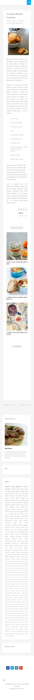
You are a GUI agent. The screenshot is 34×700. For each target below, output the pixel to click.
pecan (12, 547)
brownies (26, 570)
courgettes (25, 577)
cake (17, 505)
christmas (25, 536)
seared (18, 552)
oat (14, 608)
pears (14, 509)
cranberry (15, 538)
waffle (26, 633)
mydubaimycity (24, 511)
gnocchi (13, 527)
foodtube (12, 584)
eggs (24, 500)
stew (12, 554)
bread (7, 507)
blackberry (23, 568)
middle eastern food (10, 604)
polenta (26, 547)
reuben (7, 622)
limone (20, 595)
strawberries (9, 520)
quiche (15, 618)
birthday (25, 520)
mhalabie (19, 602)
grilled (7, 588)
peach (19, 613)
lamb (18, 507)
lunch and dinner (14, 486)
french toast (18, 584)
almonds (7, 563)
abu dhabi (25, 561)
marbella (16, 545)
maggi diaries (9, 597)
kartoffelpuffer (9, 593)
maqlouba (14, 599)
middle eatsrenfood (21, 604)
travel (10, 633)
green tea (25, 586)
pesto (26, 613)
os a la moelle (12, 611)
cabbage (13, 536)
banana (26, 505)
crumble (26, 538)
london (11, 545)
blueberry (8, 523)
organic (7, 611)
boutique (11, 570)
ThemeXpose (20, 688)
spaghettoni (8, 629)
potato (23, 615)
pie (17, 547)
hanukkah (17, 588)
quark (12, 618)
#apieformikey (24, 557)
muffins (12, 518)
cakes (23, 572)
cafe (20, 572)
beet (27, 566)
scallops (22, 624)
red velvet (25, 620)
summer (26, 629)
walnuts (7, 636)
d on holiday (14, 525)
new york (14, 529)
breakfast (13, 507)
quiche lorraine (21, 618)
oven (26, 507)
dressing (20, 579)
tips (18, 554)
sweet (25, 487)
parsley (11, 613)
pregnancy (7, 618)
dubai (23, 489)
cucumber (8, 525)
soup (26, 491)
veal (27, 554)
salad (13, 491)
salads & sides (24, 622)
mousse (7, 529)
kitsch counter (21, 593)
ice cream (21, 543)
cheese (17, 491)
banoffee (18, 566)
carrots (21, 505)
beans (21, 520)
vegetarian (12, 557)
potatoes (20, 509)
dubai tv (7, 581)
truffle (12, 516)
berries (17, 511)
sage (19, 622)
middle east (25, 602)
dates (11, 579)
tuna (18, 532)
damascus (7, 579)
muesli (21, 23)
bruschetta (11, 572)
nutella (21, 545)
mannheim (8, 599)
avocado (13, 505)
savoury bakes (9, 532)
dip (19, 525)
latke (11, 595)
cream (20, 500)
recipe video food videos (16, 620)
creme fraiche (23, 523)
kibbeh (15, 593)
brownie (21, 570)
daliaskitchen (9, 541)
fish (27, 500)
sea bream (12, 627)
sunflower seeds (9, 631)
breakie (13, 23)
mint (27, 604)
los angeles (25, 595)
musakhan (17, 606)
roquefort (15, 622)
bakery (10, 566)
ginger (14, 586)
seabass (17, 627)
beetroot (7, 568)
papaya (7, 613)
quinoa (26, 618)
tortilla (7, 633)
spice (17, 629)
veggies (22, 532)
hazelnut (22, 588)
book (6, 570)
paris (22, 518)
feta (21, 581)
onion (23, 507)
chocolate (8, 491)
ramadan (21, 550)
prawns (26, 509)
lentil (26, 527)
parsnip (15, 613)
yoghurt (7, 505)
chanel (17, 575)
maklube (22, 597)
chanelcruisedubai (23, 575)
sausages (17, 624)
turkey (16, 520)
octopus (21, 608)
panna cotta (19, 611)
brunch (7, 572)
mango (26, 597)
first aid (24, 581)
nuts (6, 514)
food (8, 584)
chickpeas (19, 536)
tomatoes (23, 554)
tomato (13, 489)
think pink (25, 631)
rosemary (13, 552)
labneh (7, 545)
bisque (11, 568)
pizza (21, 547)
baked (18, 489)
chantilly (7, 577)
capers (26, 572)
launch (23, 527)
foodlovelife (19, 496)
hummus (15, 543)
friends (26, 584)
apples (11, 563)
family (20, 541)
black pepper (16, 568)
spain (13, 629)
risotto (22, 514)
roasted (7, 552)
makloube (16, 597)
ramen (7, 620)
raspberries (20, 502)
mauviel (11, 602)
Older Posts (25, 405)
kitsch (26, 543)
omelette (26, 608)
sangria (12, 624)
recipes (26, 550)
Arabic (17, 561)
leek (14, 595)
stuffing (21, 629)
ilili (11, 590)
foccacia (7, 527)
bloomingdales (24, 534)
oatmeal (17, 608)
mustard (22, 606)
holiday (7, 518)
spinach (26, 502)
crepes (21, 538)
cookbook (8, 493)
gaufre (10, 586)
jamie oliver (16, 590)
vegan (7, 557)
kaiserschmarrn (24, 590)
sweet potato (16, 631)
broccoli (16, 570)
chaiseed (13, 575)
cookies (17, 23)
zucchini (13, 534)
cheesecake (25, 516)
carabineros (8, 575)
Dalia (21, 213)
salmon (26, 518)
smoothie (26, 627)
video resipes (21, 633)
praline (26, 615)
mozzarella (8, 606)
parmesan (8, 509)
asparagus (18, 516)
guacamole (25, 541)
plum (11, 615)
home (26, 588)
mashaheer (20, 599)
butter (7, 536)
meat (14, 602)
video (16, 633)
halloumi (11, 588)
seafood (7, 511)
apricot (15, 563)
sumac (15, 532)
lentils (17, 595)
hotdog (7, 590)
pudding (21, 529)
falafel (15, 541)
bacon (6, 566)
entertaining (17, 581)
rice (18, 514)
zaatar (18, 557)
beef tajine (23, 566)
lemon (14, 502)
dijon (14, 579)
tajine (21, 631)
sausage (26, 529)
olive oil (25, 545)
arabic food (20, 563)
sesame (12, 511)
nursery (10, 608)
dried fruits (25, 579)
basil (12, 500)
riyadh (11, 622)
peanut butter (12, 514)
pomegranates (17, 615)
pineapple (7, 615)
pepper (23, 613)
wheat (10, 636)
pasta (26, 489)
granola (18, 527)
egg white (11, 581)
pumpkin (15, 550)
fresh (23, 584)
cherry (12, 577)
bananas (14, 566)
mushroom (8, 502)
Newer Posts (9, 405)
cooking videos (18, 577)
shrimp (22, 627)
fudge (6, 586)
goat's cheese (19, 586)
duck (21, 525)
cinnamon (8, 538)
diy (17, 579)
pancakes (18, 518)
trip (13, 633)
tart (15, 554)
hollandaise (8, 543)
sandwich (7, 624)
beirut (18, 534)
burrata (16, 572)
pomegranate (9, 550)
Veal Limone (8, 448)
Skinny (21, 561)
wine (13, 636)
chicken (22, 491)
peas (7, 547)
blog (27, 568)
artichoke (25, 563)
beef (16, 500)
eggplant (25, 525)
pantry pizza (25, 611)
